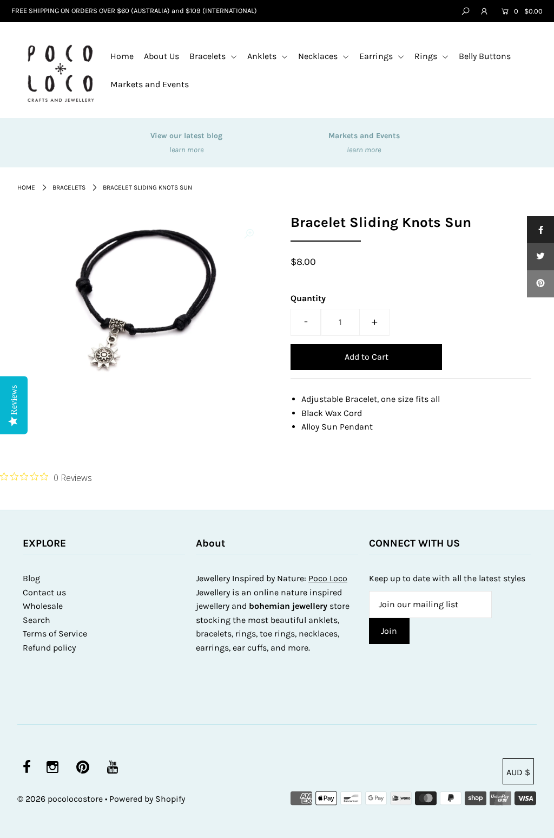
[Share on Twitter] (540, 256)
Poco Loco (327, 578)
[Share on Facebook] (540, 229)
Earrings (377, 56)
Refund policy (49, 647)
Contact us (44, 592)
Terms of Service (55, 633)
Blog (31, 578)
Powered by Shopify (147, 799)
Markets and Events (149, 84)
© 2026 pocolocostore (60, 799)
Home (122, 56)
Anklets (263, 56)
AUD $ (518, 772)
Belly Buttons (485, 56)
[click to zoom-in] (249, 234)
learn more (186, 149)
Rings (426, 56)
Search (36, 620)
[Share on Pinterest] (540, 283)
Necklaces (319, 56)
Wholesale (43, 606)
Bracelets (208, 56)
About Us (161, 56)
